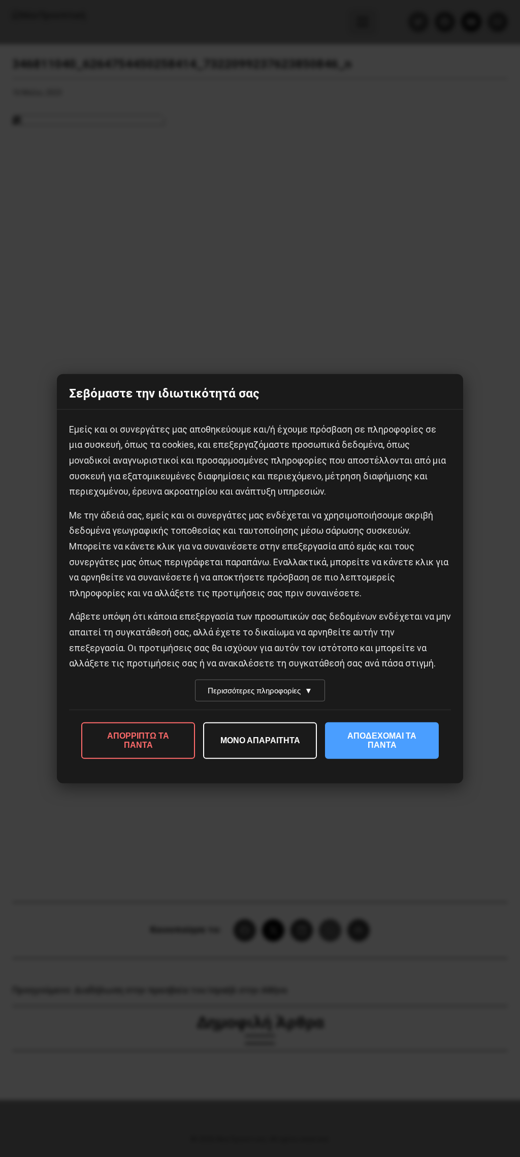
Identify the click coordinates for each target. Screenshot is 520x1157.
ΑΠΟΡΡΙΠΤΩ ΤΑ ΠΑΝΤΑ (138, 740)
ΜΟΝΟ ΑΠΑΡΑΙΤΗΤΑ (260, 740)
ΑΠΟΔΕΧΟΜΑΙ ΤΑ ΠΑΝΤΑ (381, 740)
